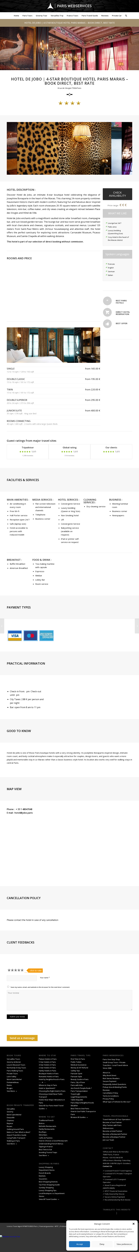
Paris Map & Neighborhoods (82, 1102)
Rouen (9, 1126)
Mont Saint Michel (14, 1114)
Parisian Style (76, 1076)
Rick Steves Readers (111, 1078)
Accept (79, 1244)
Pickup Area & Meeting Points (115, 1087)
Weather (74, 1105)
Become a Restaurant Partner (115, 1134)
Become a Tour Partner (112, 1122)
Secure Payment (109, 1081)
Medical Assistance (78, 1065)
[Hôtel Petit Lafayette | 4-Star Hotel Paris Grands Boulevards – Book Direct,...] (2, 626)
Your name (45, 977)
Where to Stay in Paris (48, 1085)
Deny (102, 1244)
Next (94, 345)
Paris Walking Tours (15, 1070)
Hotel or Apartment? (47, 1088)
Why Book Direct (109, 1075)
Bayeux (10, 1123)
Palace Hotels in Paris (48, 1059)
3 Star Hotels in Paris (47, 1067)
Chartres (10, 1120)
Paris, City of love (78, 1082)
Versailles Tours (13, 1059)
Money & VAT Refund (79, 1067)
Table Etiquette (77, 1099)
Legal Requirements (79, 1097)
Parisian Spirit (76, 1073)
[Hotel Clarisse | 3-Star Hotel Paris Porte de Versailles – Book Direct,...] (137, 626)
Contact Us (107, 1166)
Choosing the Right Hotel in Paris (52, 1091)
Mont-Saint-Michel (14, 1079)
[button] (133, 1223)
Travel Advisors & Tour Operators (116, 1119)
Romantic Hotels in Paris (49, 1076)
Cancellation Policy (111, 1093)
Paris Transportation (79, 1091)
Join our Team (108, 1140)
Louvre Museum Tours (16, 1065)
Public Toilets (76, 1062)
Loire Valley (11, 1076)
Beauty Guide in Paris (80, 1079)
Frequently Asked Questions (115, 1084)
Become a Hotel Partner (112, 1131)
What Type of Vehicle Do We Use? (116, 1102)
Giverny (10, 1111)
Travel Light (75, 1094)
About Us (106, 1072)
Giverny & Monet (14, 1062)
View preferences (124, 1244)
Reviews (106, 1090)
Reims (9, 1085)
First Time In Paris (78, 1059)
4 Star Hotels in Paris (47, 1065)
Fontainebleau (13, 1082)
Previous (13, 345)
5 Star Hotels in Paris (47, 1062)
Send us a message (22, 1038)
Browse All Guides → (79, 1117)
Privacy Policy (108, 1099)
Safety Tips (75, 1070)
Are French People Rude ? (81, 1088)
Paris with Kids (77, 1085)
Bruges (10, 1088)
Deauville (11, 1117)
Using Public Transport (16, 1138)
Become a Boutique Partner (114, 1137)
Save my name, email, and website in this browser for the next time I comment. (40, 987)
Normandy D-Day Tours (16, 1067)
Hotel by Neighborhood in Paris (51, 1079)
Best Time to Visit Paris (80, 1108)
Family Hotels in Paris (47, 1070)
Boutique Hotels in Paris (49, 1073)
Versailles (11, 1109)
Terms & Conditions (111, 1096)
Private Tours (12, 1073)
